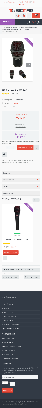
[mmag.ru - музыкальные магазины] (21, 10)
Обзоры (5, 186)
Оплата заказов (7, 354)
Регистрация (12, 2)
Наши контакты (7, 342)
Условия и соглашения (10, 358)
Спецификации (8, 180)
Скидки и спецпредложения (11, 346)
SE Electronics (18, 100)
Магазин (14, 27)
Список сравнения (8, 320)
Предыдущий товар (11, 277)
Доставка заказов (8, 350)
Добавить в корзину (25, 147)
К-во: (3, 147)
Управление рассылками (10, 328)
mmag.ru (7, 27)
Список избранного (9, 316)
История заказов (8, 312)
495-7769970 (26, 2)
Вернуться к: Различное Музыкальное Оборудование (18, 270)
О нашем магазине (8, 338)
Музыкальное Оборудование (28, 27)
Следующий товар (31, 277)
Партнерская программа (10, 324)
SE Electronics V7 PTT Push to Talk (15, 239)
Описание (6, 173)
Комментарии (8, 193)
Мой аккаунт (6, 308)
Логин (3, 2)
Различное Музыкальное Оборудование (16, 29)
